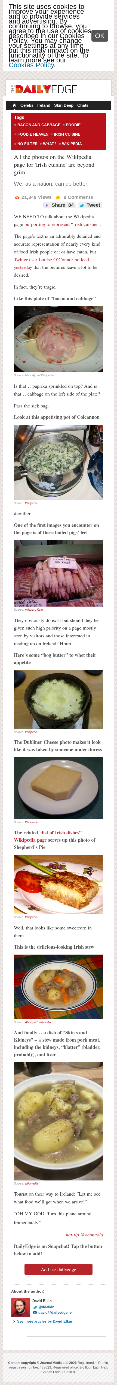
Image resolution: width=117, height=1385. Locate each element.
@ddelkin (46, 1307)
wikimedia (31, 1183)
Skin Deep (63, 105)
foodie (73, 125)
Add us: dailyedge (58, 1269)
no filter (27, 144)
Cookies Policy (31, 65)
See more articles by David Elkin (44, 1321)
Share (62, 205)
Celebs (26, 105)
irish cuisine (67, 134)
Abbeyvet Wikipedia (38, 1022)
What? (50, 144)
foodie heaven (32, 134)
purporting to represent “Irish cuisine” (62, 224)
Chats (82, 105)
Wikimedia (31, 822)
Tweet (92, 205)
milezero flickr (34, 609)
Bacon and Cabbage (38, 125)
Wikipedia (72, 144)
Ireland (43, 105)
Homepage (14, 106)
